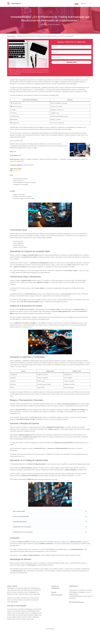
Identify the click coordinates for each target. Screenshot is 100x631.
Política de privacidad (56, 594)
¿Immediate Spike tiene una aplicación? (22, 526)
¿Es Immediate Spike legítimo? (20, 521)
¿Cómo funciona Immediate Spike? (21, 516)
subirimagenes (16, 3)
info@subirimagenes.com (77, 602)
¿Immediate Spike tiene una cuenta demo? (23, 532)
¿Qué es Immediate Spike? (19, 511)
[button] (91, 3)
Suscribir (76, 3)
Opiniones (53, 592)
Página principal (11, 36)
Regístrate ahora (71, 62)
